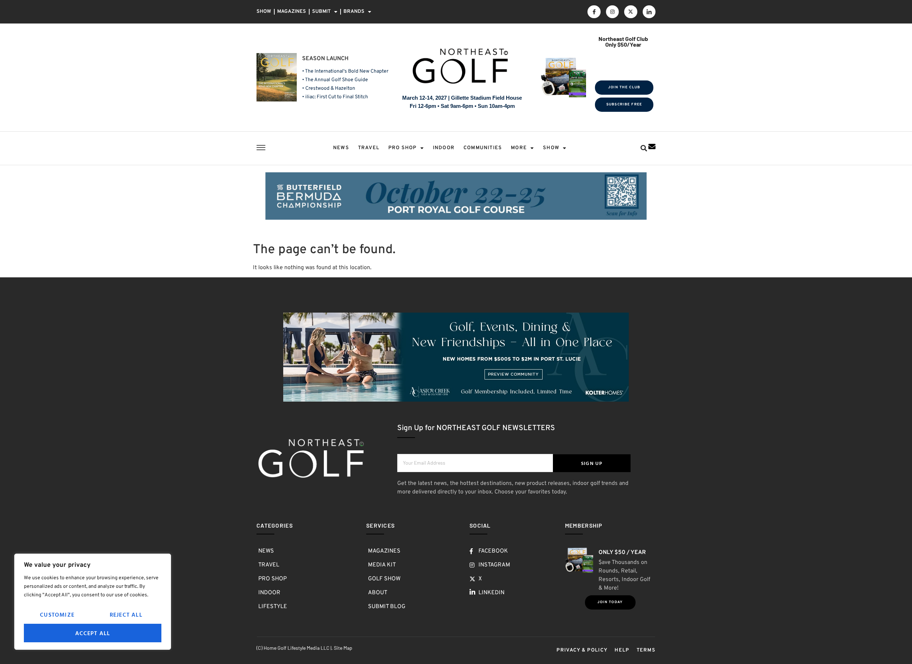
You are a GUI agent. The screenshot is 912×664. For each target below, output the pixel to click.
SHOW (263, 12)
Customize (57, 614)
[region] (92, 602)
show (551, 148)
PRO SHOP (402, 148)
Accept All (92, 633)
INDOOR (444, 148)
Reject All (126, 614)
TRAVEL (368, 148)
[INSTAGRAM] (612, 11)
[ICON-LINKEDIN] (649, 11)
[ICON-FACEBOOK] (593, 11)
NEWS (341, 148)
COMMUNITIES (482, 148)
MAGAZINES (291, 12)
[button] (643, 148)
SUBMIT (321, 12)
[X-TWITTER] (630, 11)
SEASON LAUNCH (325, 58)
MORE (519, 148)
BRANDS (353, 12)
